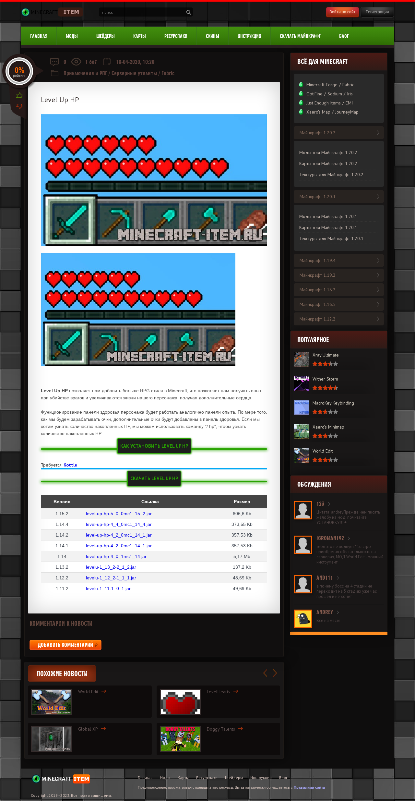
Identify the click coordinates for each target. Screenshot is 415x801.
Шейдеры (105, 36)
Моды (72, 36)
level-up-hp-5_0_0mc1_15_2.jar (119, 513)
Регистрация (377, 12)
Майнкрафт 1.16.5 (318, 304)
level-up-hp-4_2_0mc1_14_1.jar (119, 535)
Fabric (167, 73)
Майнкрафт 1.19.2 (318, 275)
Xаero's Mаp (318, 112)
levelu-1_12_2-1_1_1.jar (111, 577)
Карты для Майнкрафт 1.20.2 (328, 163)
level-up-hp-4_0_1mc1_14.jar (116, 556)
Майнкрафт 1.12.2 (318, 319)
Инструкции (249, 36)
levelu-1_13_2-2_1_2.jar (111, 567)
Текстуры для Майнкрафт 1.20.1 (331, 238)
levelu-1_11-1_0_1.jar (108, 588)
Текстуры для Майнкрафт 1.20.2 (331, 174)
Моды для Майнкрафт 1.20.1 (328, 216)
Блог (344, 36)
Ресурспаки (175, 36)
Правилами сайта (309, 787)
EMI (349, 103)
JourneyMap (347, 112)
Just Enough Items (323, 103)
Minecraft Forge (322, 85)
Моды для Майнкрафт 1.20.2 (328, 152)
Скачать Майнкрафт (300, 36)
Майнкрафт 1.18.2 (318, 290)
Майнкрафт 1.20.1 (318, 197)
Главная (38, 36)
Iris (350, 94)
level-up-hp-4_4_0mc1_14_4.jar (119, 524)
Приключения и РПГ (85, 73)
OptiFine (314, 94)
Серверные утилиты (134, 73)
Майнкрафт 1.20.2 (318, 133)
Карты (139, 36)
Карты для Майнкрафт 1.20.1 (328, 227)
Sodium (334, 94)
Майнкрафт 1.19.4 (318, 260)
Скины (212, 36)
